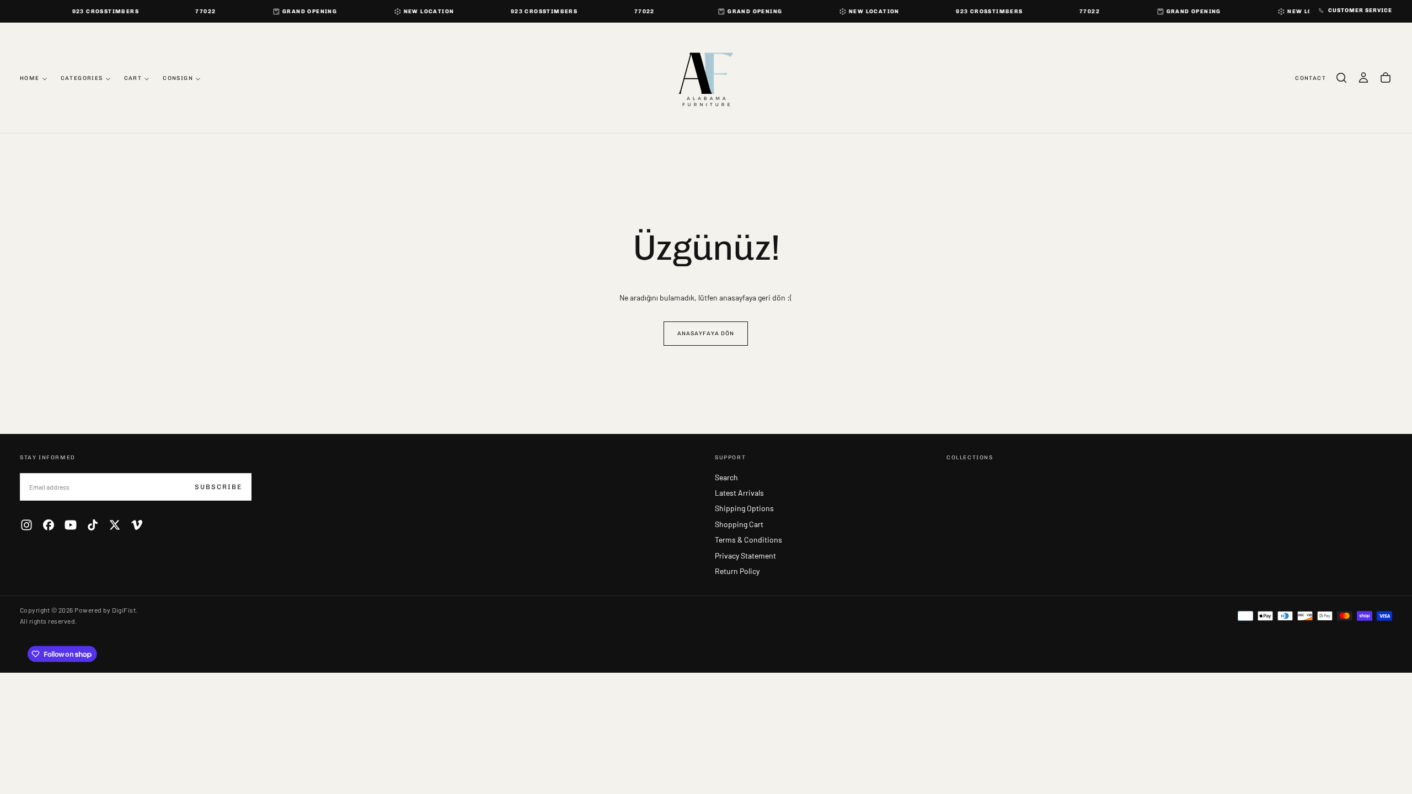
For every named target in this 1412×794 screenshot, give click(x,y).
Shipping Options (744, 508)
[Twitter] (114, 525)
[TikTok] (92, 525)
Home (30, 78)
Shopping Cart (739, 524)
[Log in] (1363, 78)
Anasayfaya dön (705, 333)
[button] (1341, 78)
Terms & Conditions (748, 539)
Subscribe (218, 487)
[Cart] (1385, 78)
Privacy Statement (745, 555)
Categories (82, 78)
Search (726, 477)
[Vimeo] (136, 525)
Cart (133, 78)
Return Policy (737, 571)
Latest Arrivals (739, 492)
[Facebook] (48, 525)
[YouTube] (70, 525)
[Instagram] (26, 525)
